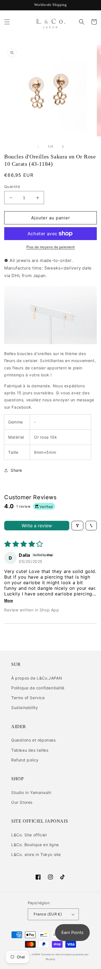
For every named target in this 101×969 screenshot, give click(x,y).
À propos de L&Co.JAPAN (36, 678)
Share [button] (16, 470)
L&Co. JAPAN (31, 954)
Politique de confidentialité (38, 687)
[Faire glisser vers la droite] (63, 147)
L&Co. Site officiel (29, 834)
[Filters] (77, 525)
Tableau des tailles (29, 750)
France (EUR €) (48, 914)
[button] (7, 22)
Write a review (37, 525)
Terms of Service (28, 697)
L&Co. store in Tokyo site (36, 854)
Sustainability (24, 707)
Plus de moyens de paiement (50, 247)
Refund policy (25, 760)
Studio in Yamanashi (31, 792)
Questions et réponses (33, 740)
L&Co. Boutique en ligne (35, 844)
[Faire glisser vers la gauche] (38, 147)
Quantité (12, 186)
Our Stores (22, 802)
